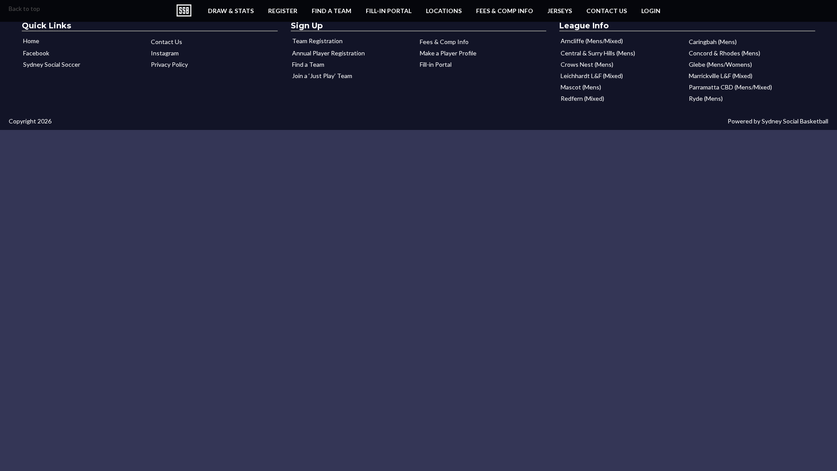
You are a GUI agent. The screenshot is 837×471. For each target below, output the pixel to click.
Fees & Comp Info (504, 10)
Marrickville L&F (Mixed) (720, 75)
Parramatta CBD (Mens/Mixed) (730, 87)
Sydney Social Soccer (51, 64)
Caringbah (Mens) (713, 41)
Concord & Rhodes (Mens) (724, 53)
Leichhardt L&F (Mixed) (592, 75)
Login (650, 10)
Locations (444, 10)
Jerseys (560, 10)
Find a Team (331, 10)
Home (31, 40)
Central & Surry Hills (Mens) (598, 53)
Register (282, 10)
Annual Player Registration (328, 53)
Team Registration (317, 40)
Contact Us (606, 10)
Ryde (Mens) (706, 98)
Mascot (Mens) (581, 87)
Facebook (36, 53)
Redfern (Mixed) (582, 98)
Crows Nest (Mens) (587, 64)
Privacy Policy (169, 64)
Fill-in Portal (389, 10)
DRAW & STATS (231, 10)
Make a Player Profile (448, 53)
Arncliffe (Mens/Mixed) (592, 40)
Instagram (165, 53)
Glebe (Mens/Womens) (720, 64)
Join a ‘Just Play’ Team (322, 75)
